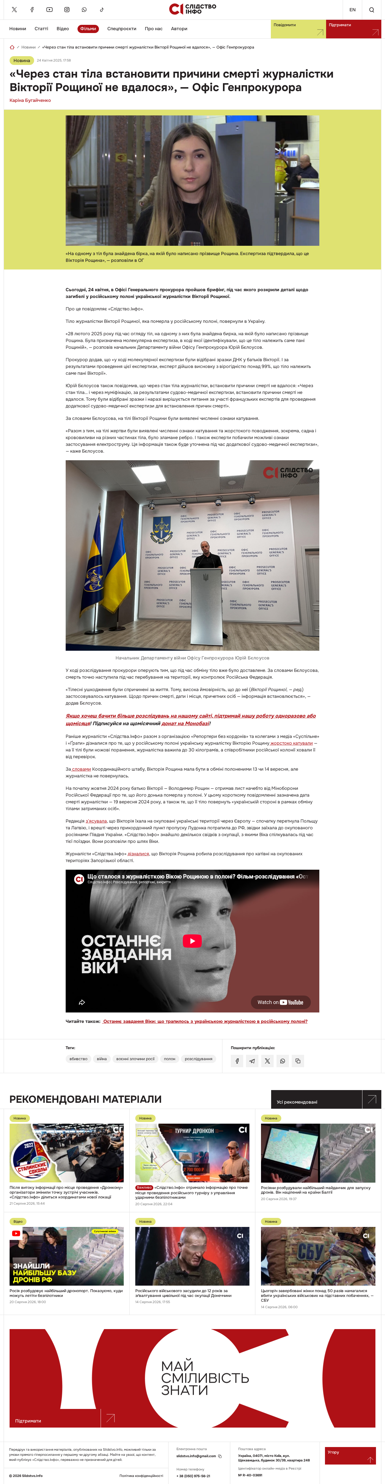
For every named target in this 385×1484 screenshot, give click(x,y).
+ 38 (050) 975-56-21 (193, 1476)
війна (102, 1058)
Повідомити (285, 24)
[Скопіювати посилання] (298, 1061)
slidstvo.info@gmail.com (196, 1456)
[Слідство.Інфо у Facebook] (32, 9)
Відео (63, 29)
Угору (333, 1452)
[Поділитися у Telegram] (252, 1061)
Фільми (88, 29)
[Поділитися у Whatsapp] (282, 1061)
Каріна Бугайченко (30, 100)
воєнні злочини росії (135, 1058)
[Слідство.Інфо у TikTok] (102, 9)
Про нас (154, 29)
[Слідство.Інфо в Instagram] (67, 9)
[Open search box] (371, 9)
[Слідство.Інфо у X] (14, 9)
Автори (179, 29)
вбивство (78, 1058)
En (352, 10)
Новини (17, 29)
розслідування (198, 1058)
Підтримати (340, 24)
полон (169, 1058)
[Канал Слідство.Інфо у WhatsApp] (84, 9)
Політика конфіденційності (141, 1476)
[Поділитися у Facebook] (237, 1061)
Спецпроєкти (121, 29)
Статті (41, 29)
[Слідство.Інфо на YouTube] (49, 9)
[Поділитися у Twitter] (267, 1061)
